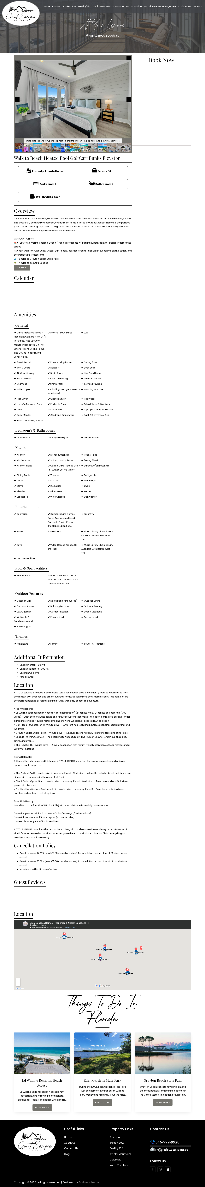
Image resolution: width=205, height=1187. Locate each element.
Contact (197, 6)
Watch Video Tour (48, 197)
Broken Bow (69, 6)
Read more (42, 1107)
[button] (128, 58)
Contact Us (71, 1148)
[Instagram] (160, 1169)
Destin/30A (84, 6)
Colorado (119, 6)
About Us (186, 6)
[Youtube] (168, 1169)
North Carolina (134, 6)
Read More (22, 267)
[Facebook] (152, 1169)
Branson (56, 6)
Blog (67, 1154)
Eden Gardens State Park (102, 1080)
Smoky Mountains (102, 6)
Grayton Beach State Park (163, 1080)
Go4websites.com (90, 1182)
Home (47, 6)
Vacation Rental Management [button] (160, 6)
